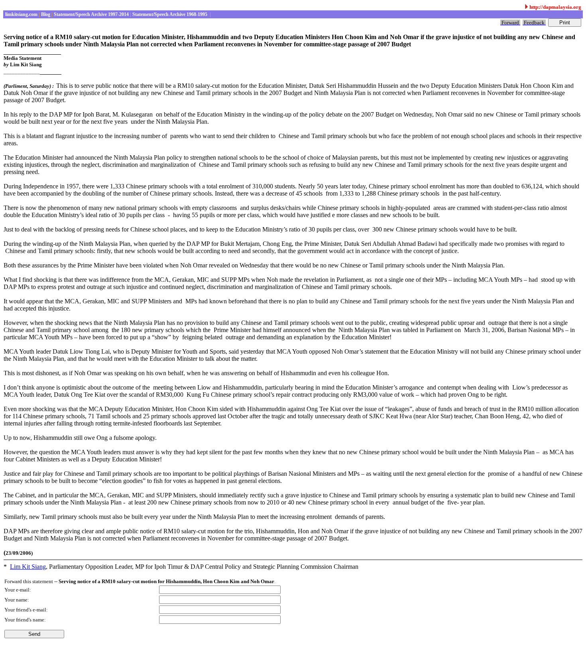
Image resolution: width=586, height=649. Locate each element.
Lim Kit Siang (28, 566)
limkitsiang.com (20, 14)
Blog (45, 14)
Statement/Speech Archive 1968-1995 (169, 14)
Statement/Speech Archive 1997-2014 (91, 14)
